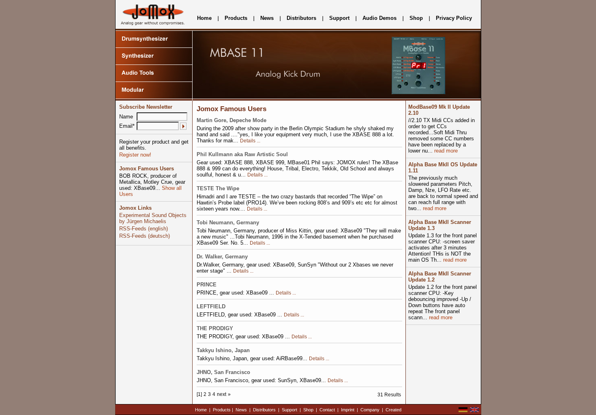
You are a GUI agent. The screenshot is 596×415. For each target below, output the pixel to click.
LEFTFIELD (211, 306)
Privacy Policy (454, 18)
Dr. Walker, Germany (222, 257)
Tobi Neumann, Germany (228, 222)
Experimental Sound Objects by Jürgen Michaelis (153, 218)
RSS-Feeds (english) (143, 229)
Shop (416, 18)
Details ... (250, 141)
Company (369, 409)
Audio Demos (379, 18)
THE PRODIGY (215, 328)
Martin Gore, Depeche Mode (231, 120)
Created (393, 409)
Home (204, 18)
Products (236, 18)
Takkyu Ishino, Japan (223, 350)
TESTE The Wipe (218, 188)
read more (445, 151)
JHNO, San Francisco (223, 372)
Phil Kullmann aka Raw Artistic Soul (242, 154)
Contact (327, 409)
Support (339, 18)
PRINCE (207, 285)
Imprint (347, 409)
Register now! (135, 155)
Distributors (301, 18)
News (267, 18)
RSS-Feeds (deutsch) (144, 236)
